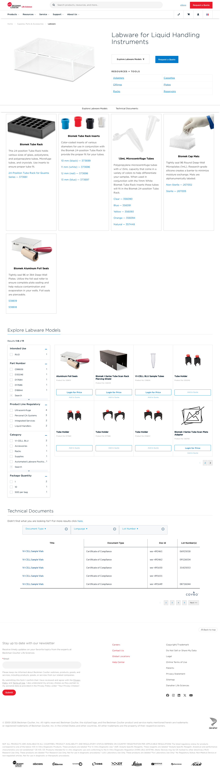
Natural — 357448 (124, 224)
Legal (169, 656)
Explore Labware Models (94, 108)
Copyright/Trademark (177, 644)
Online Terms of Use (176, 662)
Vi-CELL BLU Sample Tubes (149, 376)
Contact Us (118, 650)
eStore (183, 5)
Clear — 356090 (123, 199)
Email (5, 659)
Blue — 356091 (122, 205)
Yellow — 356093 (124, 211)
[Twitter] (184, 696)
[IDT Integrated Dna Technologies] (117, 764)
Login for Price (74, 392)
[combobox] (106, 5)
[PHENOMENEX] (176, 764)
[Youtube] (191, 696)
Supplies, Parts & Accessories (30, 24)
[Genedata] (77, 764)
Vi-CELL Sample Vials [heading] (33, 551)
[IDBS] (97, 764)
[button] (53, 5)
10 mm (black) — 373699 (76, 160)
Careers (116, 644)
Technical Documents (127, 108)
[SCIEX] (196, 764)
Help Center (118, 662)
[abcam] (37, 764)
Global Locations (121, 656)
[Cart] (188, 14)
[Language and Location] (208, 14)
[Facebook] (167, 696)
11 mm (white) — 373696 (75, 167)
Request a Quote (201, 5)
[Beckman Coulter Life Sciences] (19, 5)
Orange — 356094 (124, 217)
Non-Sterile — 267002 (179, 184)
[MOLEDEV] (156, 765)
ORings (117, 84)
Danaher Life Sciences (177, 685)
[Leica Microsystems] (136, 764)
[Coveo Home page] (192, 594)
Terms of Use (19, 683)
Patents (170, 668)
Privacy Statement (175, 674)
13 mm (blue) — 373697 (75, 179)
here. (80, 521)
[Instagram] (173, 696)
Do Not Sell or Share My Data (181, 650)
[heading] (11, 354)
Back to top (210, 630)
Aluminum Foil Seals (67, 376)
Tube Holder (181, 376)
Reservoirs (170, 91)
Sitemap (170, 679)
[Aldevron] (57, 764)
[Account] (198, 14)
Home (10, 24)
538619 (13, 300)
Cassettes (169, 77)
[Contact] (178, 14)
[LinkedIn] (179, 696)
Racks (116, 91)
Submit (9, 692)
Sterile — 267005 (176, 191)
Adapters (118, 77)
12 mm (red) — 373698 (74, 173)
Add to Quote (74, 397)
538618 (13, 307)
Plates (167, 84)
